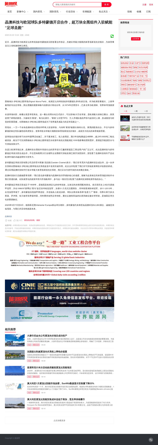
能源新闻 (13, 4)
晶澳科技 (8, 216)
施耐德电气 (131, 84)
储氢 (140, 80)
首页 (9, 11)
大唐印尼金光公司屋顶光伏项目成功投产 (47, 335)
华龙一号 (143, 76)
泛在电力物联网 (141, 71)
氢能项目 (129, 71)
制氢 (135, 67)
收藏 (139, 11)
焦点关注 (103, 11)
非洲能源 (87, 11)
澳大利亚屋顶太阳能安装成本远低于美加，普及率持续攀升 (56, 399)
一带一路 (141, 89)
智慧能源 (133, 89)
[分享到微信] (112, 36)
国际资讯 (54, 11)
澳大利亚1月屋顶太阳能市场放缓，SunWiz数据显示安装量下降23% (60, 383)
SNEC (123, 84)
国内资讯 (38, 11)
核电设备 (124, 63)
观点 (122, 71)
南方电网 (141, 84)
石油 (131, 63)
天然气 (137, 63)
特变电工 (146, 80)
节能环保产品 (133, 76)
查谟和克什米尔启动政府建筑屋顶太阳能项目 (49, 367)
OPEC (123, 93)
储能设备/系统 (126, 67)
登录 (151, 4)
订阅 (148, 11)
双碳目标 (136, 93)
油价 (129, 93)
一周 (136, 111)
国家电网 (145, 63)
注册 (144, 4)
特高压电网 (143, 67)
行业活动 (71, 11)
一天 (125, 111)
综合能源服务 (126, 80)
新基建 (123, 76)
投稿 (129, 11)
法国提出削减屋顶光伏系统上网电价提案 (47, 351)
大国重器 (124, 89)
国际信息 (36, 345)
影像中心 (21, 11)
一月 (146, 111)
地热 (135, 80)
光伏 (29, 345)
